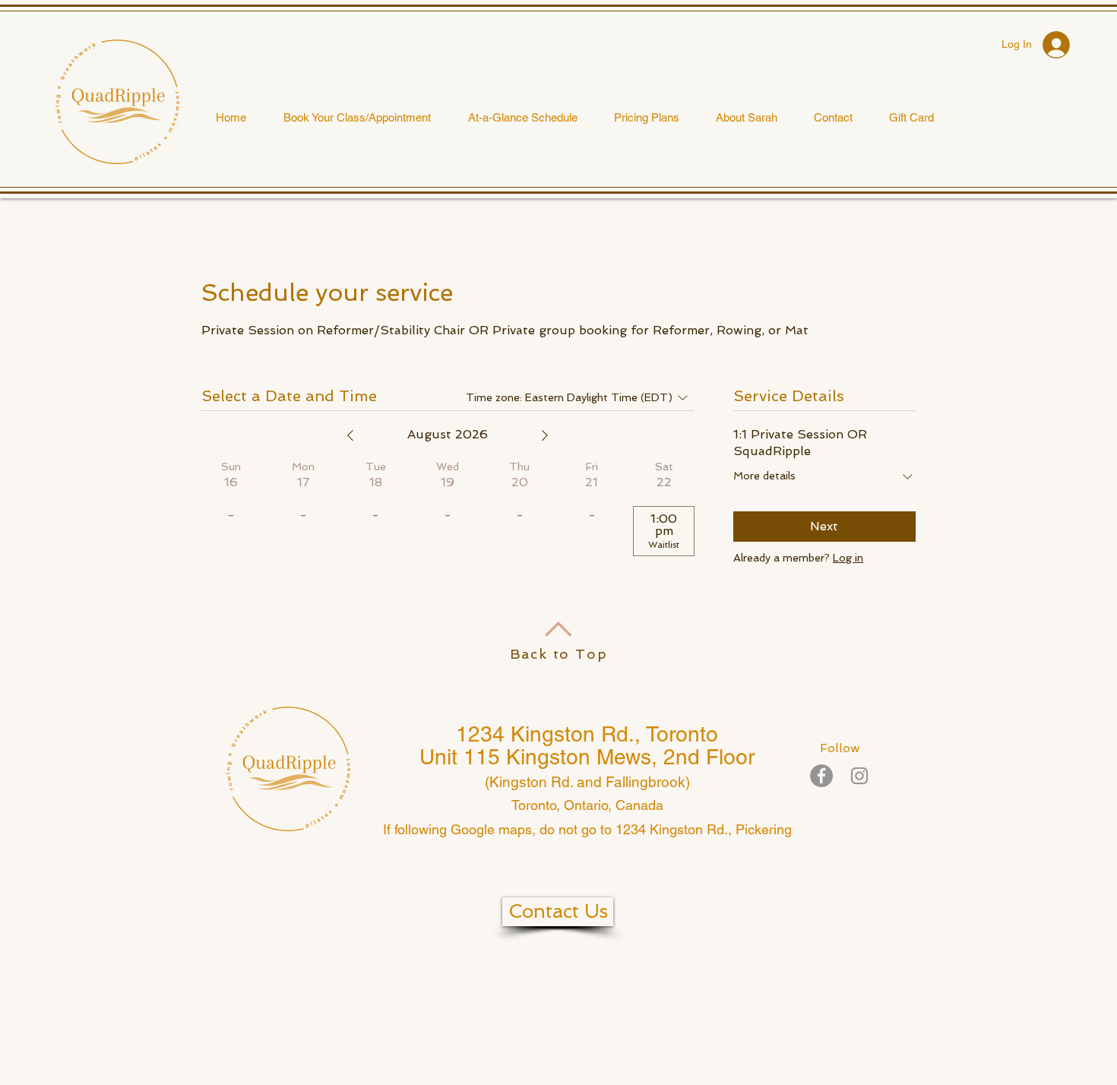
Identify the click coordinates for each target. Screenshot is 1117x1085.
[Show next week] (545, 435)
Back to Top (559, 654)
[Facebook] (821, 775)
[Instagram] (859, 775)
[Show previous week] (350, 435)
